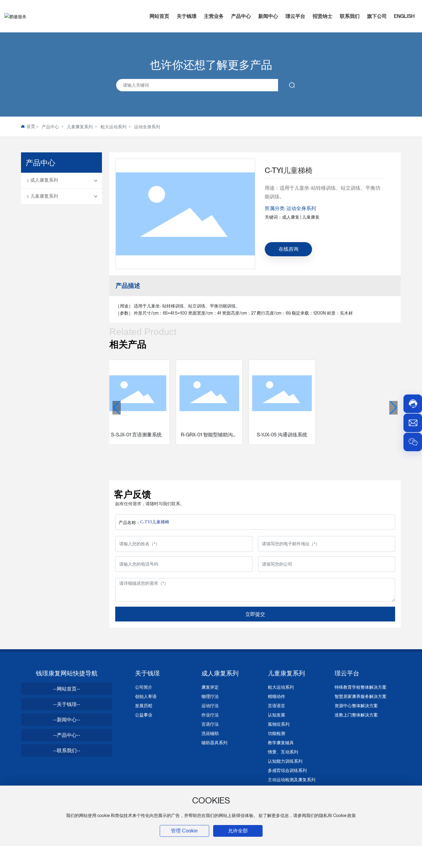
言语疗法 (210, 724)
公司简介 (143, 687)
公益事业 (143, 714)
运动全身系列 (147, 126)
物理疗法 (210, 696)
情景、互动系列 (283, 751)
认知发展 (276, 714)
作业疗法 (210, 714)
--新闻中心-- (66, 719)
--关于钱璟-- (66, 704)
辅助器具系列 (214, 742)
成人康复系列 (44, 180)
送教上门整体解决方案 (356, 714)
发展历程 (143, 705)
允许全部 (238, 830)
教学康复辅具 (281, 742)
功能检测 (276, 733)
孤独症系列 (278, 724)
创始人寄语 (146, 696)
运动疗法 (210, 705)
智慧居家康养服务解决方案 (360, 696)
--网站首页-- (66, 689)
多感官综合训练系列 (287, 770)
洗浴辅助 (210, 733)
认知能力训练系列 (285, 761)
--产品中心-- (66, 735)
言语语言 (276, 705)
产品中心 (50, 126)
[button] (116, 408)
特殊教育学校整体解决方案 (360, 687)
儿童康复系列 (80, 126)
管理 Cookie (184, 830)
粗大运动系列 (113, 126)
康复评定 (210, 687)
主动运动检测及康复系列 (291, 779)
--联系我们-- (66, 750)
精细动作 (276, 696)
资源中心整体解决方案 (356, 705)
